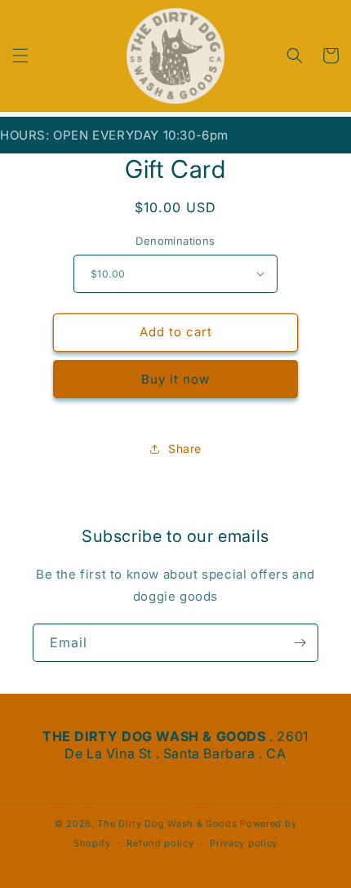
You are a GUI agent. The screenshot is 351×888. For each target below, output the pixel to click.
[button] (20, 55)
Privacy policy (244, 843)
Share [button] (185, 448)
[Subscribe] (300, 643)
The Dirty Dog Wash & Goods (167, 823)
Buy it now (175, 379)
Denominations (175, 240)
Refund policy (160, 843)
